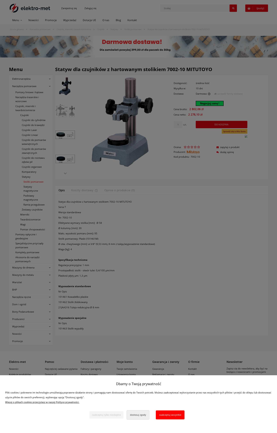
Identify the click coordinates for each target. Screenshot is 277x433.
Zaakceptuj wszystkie (170, 414)
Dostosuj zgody (138, 414)
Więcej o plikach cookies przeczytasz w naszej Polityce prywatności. (42, 402)
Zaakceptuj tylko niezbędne (106, 414)
